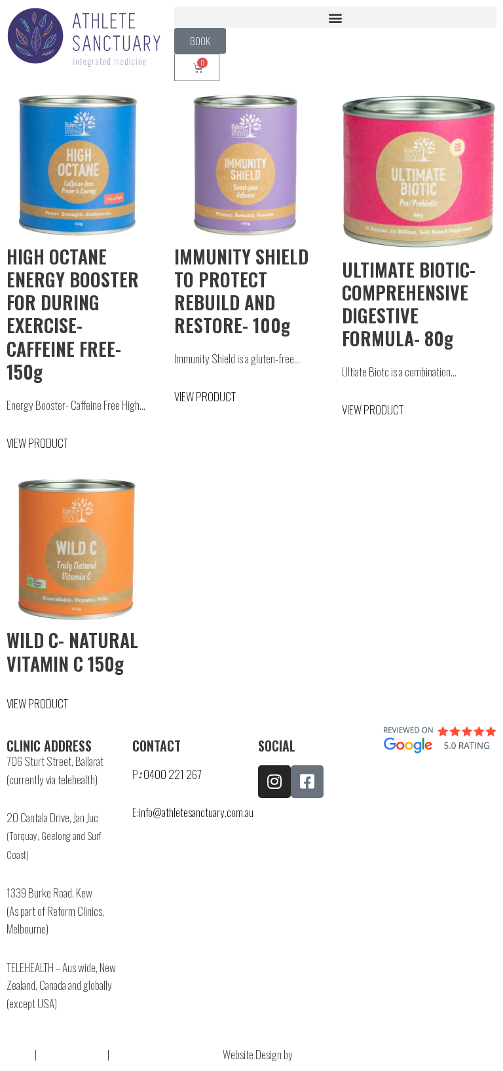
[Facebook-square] (307, 781)
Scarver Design (323, 1053)
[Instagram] (274, 781)
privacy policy (72, 1053)
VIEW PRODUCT (37, 442)
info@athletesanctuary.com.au (196, 811)
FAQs (16, 1053)
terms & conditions (156, 1053)
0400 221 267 (172, 773)
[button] (335, 17)
